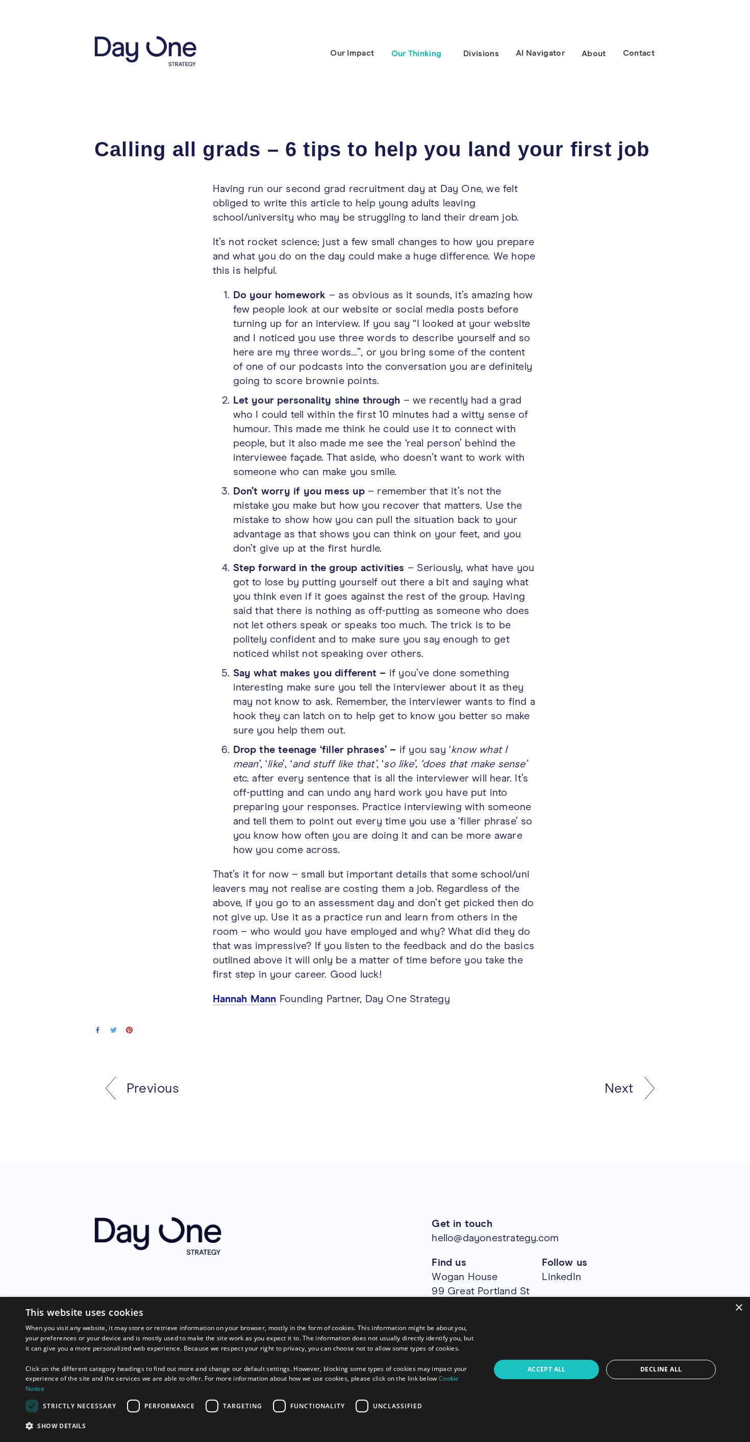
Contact (639, 53)
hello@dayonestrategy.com (495, 1238)
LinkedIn (561, 1277)
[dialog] (375, 1369)
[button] (251, 1426)
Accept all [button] (547, 1369)
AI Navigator (540, 53)
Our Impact (352, 53)
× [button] (738, 1308)
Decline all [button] (661, 1369)
